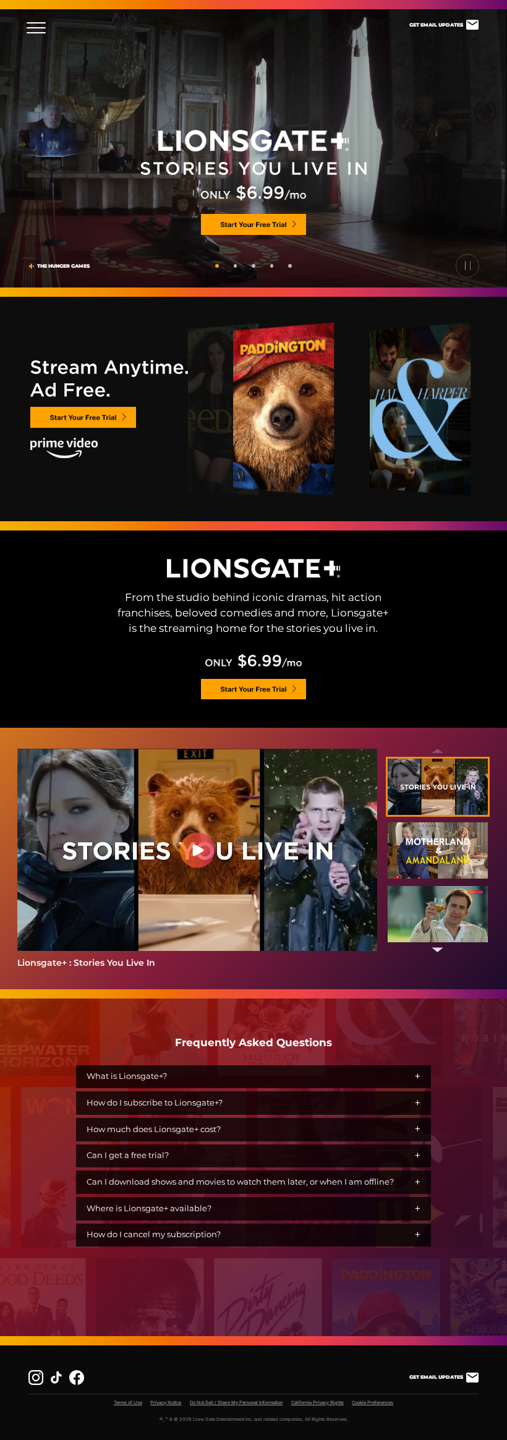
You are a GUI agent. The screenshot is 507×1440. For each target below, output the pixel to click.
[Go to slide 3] (253, 266)
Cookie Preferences (372, 1402)
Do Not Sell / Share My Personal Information (236, 1402)
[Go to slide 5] (290, 266)
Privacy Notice (165, 1402)
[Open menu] (40, 28)
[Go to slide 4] (272, 266)
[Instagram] (35, 1377)
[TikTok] (56, 1377)
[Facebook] (76, 1377)
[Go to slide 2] (235, 266)
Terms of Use (128, 1402)
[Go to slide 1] (217, 266)
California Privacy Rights (317, 1402)
